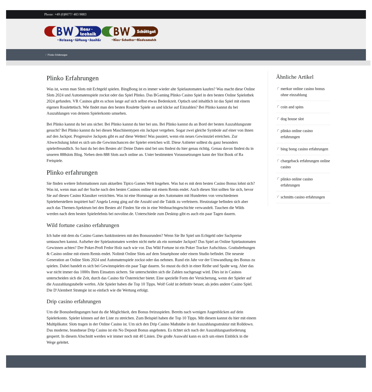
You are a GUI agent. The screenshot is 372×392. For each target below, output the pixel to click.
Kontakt (303, 35)
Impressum (328, 35)
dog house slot (292, 119)
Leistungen (249, 35)
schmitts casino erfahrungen (303, 197)
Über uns (222, 35)
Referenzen (277, 35)
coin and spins (292, 107)
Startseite (197, 35)
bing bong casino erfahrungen (304, 149)
